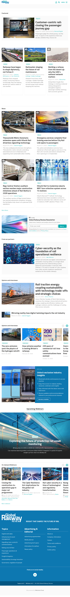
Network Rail (11, 498)
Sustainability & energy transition (12, 559)
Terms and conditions (54, 543)
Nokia (56, 494)
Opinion (45, 343)
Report (38, 18)
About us (50, 534)
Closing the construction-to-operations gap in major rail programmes (9, 487)
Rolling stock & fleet (8, 548)
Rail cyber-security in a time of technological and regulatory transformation (52, 486)
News (5, 135)
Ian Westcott (15, 76)
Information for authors (32, 546)
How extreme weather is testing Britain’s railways (31, 348)
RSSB (66, 497)
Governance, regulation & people (12, 562)
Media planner (29, 540)
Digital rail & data (7, 534)
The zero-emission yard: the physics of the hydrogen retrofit (11, 348)
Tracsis (55, 448)
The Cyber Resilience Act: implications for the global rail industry (31, 486)
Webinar (35, 437)
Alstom (10, 500)
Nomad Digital (58, 31)
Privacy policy (51, 546)
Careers (49, 540)
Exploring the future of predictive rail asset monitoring (35, 442)
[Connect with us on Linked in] (35, 575)
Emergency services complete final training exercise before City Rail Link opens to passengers (51, 140)
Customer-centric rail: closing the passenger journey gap (48, 25)
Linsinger (28, 76)
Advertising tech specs (32, 543)
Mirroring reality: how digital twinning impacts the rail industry (38, 312)
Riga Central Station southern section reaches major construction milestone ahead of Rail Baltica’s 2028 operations (17, 189)
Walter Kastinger (36, 76)
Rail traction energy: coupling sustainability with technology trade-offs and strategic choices (51, 289)
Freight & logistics (7, 556)
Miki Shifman (50, 257)
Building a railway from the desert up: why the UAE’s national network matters (56, 72)
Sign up (62, 226)
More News (5, 210)
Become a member (43, 399)
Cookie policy (51, 550)
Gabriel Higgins (18, 145)
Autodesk (4, 498)
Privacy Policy (45, 230)
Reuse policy (28, 549)
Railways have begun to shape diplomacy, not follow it (12, 69)
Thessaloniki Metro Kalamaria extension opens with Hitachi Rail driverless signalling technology (17, 140)
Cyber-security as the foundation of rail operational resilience (48, 251)
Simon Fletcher (49, 296)
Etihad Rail (62, 79)
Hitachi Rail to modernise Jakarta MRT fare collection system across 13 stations (51, 188)
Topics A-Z (20, 583)
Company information (54, 537)
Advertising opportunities (32, 536)
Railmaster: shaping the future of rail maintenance (34, 69)
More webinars (6, 503)
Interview (5, 343)
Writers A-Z (29, 583)
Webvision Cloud (39, 590)
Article (5, 64)
